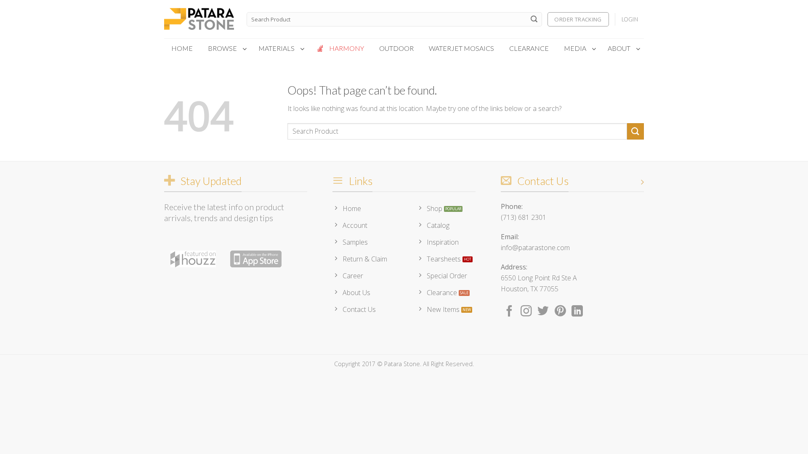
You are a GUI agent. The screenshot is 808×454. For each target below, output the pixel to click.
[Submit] (534, 19)
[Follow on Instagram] (526, 312)
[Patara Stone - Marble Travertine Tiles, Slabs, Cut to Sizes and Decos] (199, 19)
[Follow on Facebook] (509, 312)
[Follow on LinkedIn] (577, 312)
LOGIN (630, 19)
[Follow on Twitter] (543, 312)
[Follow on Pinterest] (560, 312)
